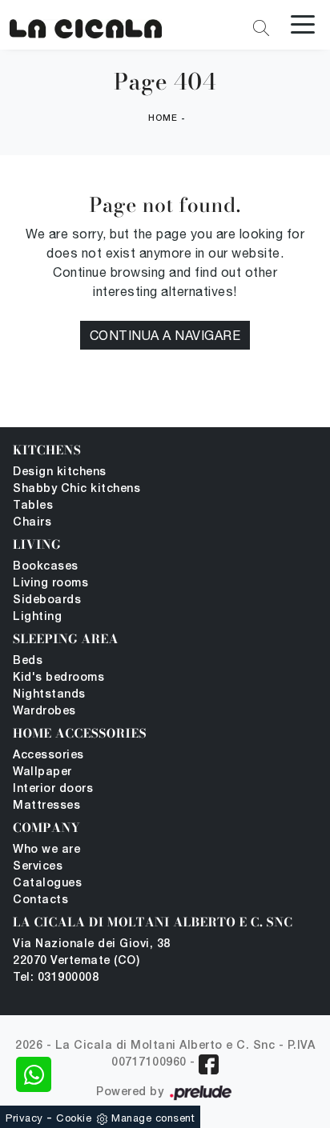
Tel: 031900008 (56, 978)
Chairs (32, 523)
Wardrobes (44, 711)
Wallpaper (42, 772)
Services (37, 867)
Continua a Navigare (165, 335)
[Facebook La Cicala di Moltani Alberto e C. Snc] (209, 1064)
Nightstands (49, 695)
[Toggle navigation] (302, 23)
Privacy (24, 1118)
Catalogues (47, 883)
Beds (27, 661)
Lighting (37, 617)
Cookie (73, 1118)
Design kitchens (60, 472)
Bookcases (45, 567)
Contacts (40, 900)
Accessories (48, 755)
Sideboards (47, 600)
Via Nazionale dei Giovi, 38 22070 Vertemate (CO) (92, 952)
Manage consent (153, 1118)
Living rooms (50, 583)
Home (162, 118)
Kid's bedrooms (58, 678)
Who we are (46, 850)
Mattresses (46, 806)
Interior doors (53, 789)
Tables (33, 506)
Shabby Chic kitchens (76, 489)
